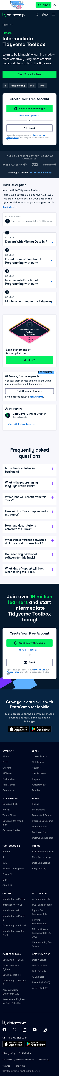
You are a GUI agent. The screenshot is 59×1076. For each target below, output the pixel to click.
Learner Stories (40, 826)
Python (6, 851)
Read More (8, 207)
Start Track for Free (29, 74)
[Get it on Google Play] (40, 729)
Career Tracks (39, 756)
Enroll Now (29, 360)
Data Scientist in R (12, 975)
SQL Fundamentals (42, 905)
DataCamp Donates (42, 838)
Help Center (9, 784)
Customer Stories (11, 830)
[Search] (37, 15)
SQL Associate (39, 965)
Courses (36, 768)
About (6, 756)
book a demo (36, 396)
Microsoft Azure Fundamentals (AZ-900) (42, 933)
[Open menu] (53, 15)
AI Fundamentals (41, 899)
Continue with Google (32, 108)
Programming (39, 868)
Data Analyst (39, 960)
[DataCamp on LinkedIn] (24, 1030)
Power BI (7, 874)
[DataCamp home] (25, 1022)
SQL (5, 863)
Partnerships (9, 779)
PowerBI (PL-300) (41, 982)
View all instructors (19, 424)
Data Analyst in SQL (13, 960)
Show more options (28, 115)
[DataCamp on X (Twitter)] (14, 1030)
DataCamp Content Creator (29, 413)
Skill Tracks (38, 762)
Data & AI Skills (11, 804)
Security (6, 1066)
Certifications (39, 773)
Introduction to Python (14, 899)
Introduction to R (11, 910)
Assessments (39, 784)
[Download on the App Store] (18, 729)
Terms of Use (39, 135)
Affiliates (7, 773)
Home (5, 25)
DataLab (36, 790)
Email (32, 127)
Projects (36, 779)
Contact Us (8, 790)
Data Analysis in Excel (14, 925)
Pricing (6, 809)
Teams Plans (9, 815)
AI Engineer (38, 977)
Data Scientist (39, 971)
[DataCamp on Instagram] (45, 1030)
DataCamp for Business (29, 391)
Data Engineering (41, 863)
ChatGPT (7, 885)
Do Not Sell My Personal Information (18, 1059)
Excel (5, 880)
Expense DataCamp (42, 821)
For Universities (40, 832)
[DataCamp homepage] (14, 14)
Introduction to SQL (12, 905)
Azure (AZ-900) (40, 988)
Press (5, 762)
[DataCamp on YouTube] (35, 1030)
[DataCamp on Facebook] (4, 1030)
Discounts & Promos (42, 815)
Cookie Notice (25, 1053)
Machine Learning (41, 857)
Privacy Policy (12, 137)
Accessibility (43, 1059)
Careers (7, 768)
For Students (38, 809)
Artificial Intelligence (13, 868)
